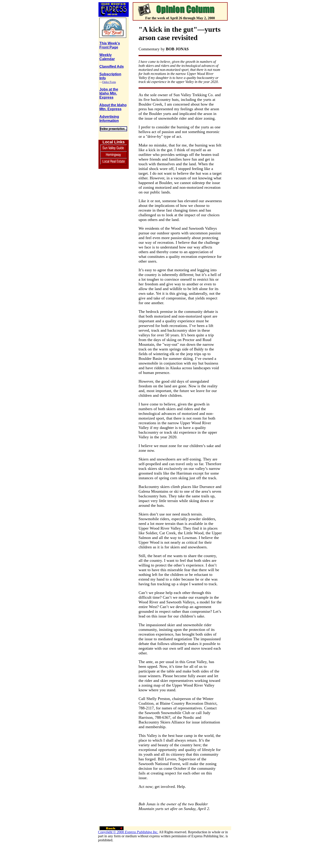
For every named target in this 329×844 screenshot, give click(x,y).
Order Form (109, 82)
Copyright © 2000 (128, 832)
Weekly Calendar (107, 57)
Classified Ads (111, 66)
